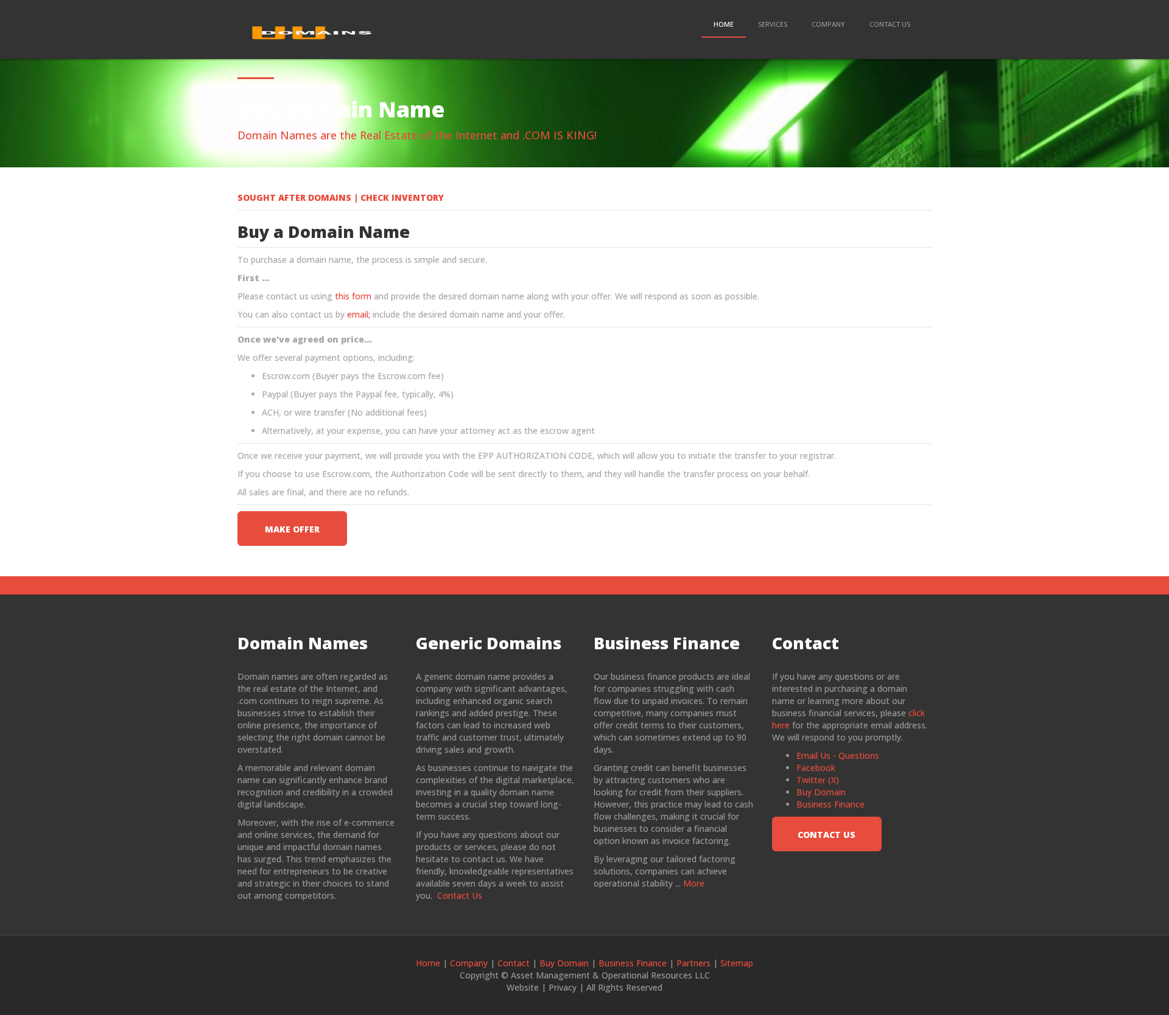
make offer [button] (292, 529)
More (693, 883)
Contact (513, 963)
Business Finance (830, 804)
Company (828, 24)
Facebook (815, 767)
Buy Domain (821, 792)
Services (772, 24)
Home (724, 24)
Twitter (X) (817, 780)
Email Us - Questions (837, 755)
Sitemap (736, 963)
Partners (693, 963)
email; (357, 314)
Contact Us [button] (826, 834)
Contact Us (889, 24)
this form (351, 296)
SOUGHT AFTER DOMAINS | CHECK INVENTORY (340, 197)
